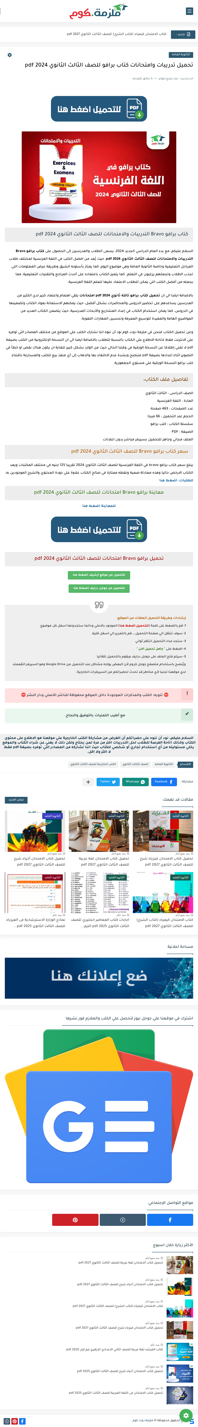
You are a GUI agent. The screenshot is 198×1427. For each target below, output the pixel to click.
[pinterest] (75, 1220)
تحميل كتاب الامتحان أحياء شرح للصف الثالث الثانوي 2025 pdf (120, 1371)
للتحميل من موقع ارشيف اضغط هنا (99, 575)
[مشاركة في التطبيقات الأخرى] (88, 782)
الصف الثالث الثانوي (135, 764)
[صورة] (180, 1265)
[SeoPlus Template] (191, 1421)
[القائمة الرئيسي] (189, 11)
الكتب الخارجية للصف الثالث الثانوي (93, 764)
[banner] (99, 123)
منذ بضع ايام (183, 853)
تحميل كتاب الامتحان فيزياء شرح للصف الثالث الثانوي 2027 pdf (119, 1328)
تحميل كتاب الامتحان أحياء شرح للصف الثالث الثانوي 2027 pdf (120, 1284)
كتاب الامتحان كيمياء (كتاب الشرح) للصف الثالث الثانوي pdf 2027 (116, 31)
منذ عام (121, 915)
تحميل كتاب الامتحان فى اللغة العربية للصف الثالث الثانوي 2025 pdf (116, 1393)
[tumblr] (123, 1220)
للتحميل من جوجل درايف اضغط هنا (99, 588)
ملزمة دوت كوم (143, 1420)
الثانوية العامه (181, 54)
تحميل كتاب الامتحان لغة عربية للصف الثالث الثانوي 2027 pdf (120, 1263)
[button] (164, 782)
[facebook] (170, 1220)
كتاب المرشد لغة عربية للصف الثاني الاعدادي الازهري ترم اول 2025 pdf (114, 1350)
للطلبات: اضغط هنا (176, 481)
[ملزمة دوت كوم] (99, 11)
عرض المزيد (16, 800)
